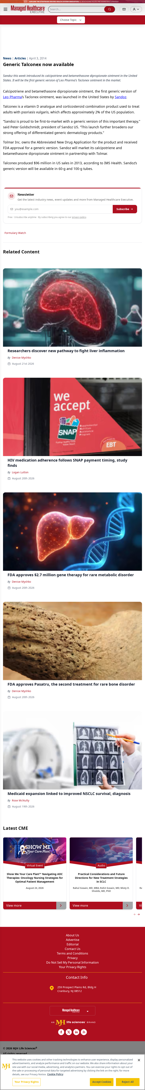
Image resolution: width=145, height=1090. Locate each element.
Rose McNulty (20, 800)
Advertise (72, 940)
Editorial (73, 944)
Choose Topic (68, 20)
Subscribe (122, 209)
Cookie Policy (55, 1074)
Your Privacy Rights (72, 967)
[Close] (139, 1060)
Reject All (128, 1082)
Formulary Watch (15, 233)
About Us (72, 935)
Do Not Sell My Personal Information (72, 962)
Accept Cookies (101, 1082)
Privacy (72, 958)
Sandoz (120, 97)
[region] (72, 1072)
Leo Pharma (12, 97)
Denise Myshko (21, 357)
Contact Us (72, 949)
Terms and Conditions (72, 953)
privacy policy (79, 217)
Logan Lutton (20, 472)
